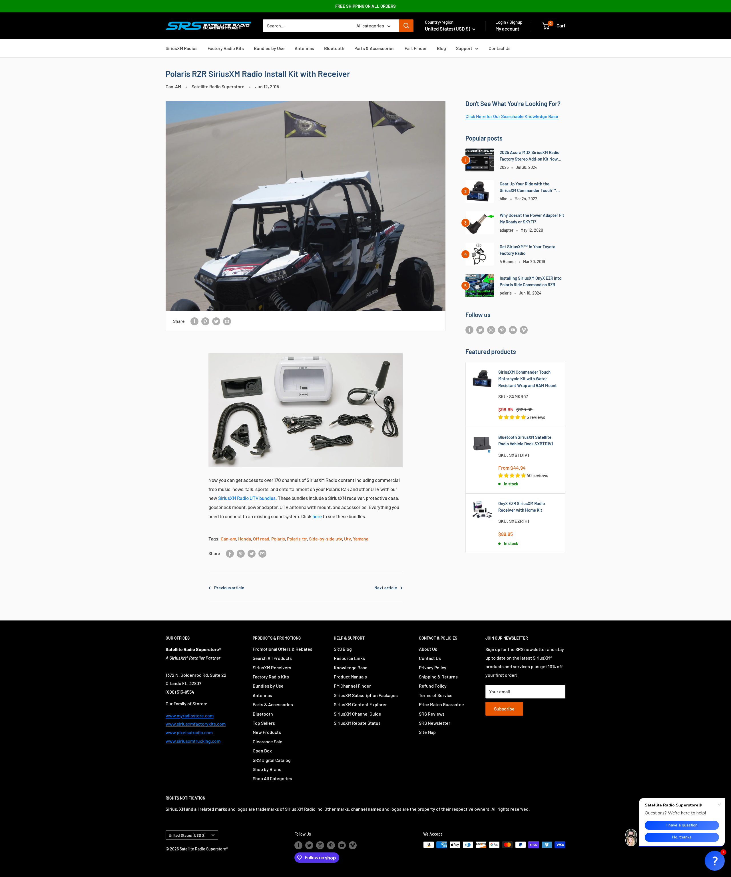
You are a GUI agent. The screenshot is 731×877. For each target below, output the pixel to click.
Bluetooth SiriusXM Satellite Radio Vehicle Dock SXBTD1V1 (525, 440)
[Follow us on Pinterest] (502, 329)
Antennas (304, 48)
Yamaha (360, 538)
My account (507, 28)
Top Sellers (264, 723)
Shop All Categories (272, 778)
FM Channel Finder (352, 685)
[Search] (406, 25)
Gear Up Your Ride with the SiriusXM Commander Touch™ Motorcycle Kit (528, 187)
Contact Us (500, 48)
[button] (715, 861)
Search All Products (272, 658)
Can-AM (173, 86)
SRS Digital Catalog (272, 760)
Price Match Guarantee (441, 704)
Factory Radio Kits (226, 48)
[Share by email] (227, 321)
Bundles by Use (269, 48)
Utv (347, 538)
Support (464, 48)
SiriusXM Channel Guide (357, 713)
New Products (267, 732)
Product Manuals (350, 676)
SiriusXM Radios (182, 48)
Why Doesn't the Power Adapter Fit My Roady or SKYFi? (532, 218)
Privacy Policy (432, 667)
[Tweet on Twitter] (216, 321)
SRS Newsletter (434, 723)
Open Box (262, 750)
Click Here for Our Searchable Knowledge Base (511, 116)
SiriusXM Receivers (272, 667)
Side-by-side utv (325, 538)
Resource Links (349, 658)
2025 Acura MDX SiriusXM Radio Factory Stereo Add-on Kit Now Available (529, 156)
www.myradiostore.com (190, 715)
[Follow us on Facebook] (469, 329)
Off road (261, 538)
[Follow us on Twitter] (480, 329)
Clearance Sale (267, 741)
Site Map (427, 732)
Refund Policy (433, 685)
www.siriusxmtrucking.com (193, 741)
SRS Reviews (432, 713)
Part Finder (416, 48)
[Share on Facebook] (194, 321)
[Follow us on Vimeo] (524, 329)
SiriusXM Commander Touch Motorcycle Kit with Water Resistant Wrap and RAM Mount (527, 378)
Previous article (229, 587)
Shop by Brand (267, 769)
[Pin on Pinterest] (205, 321)
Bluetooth (334, 48)
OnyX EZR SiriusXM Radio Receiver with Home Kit (521, 506)
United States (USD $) (187, 835)
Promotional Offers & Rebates (282, 649)
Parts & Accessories (374, 48)
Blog (441, 48)
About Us (428, 649)
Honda (244, 538)
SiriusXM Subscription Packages (366, 695)
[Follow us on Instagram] (491, 329)
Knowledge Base (350, 667)
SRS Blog (343, 649)
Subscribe (504, 708)
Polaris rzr (297, 538)
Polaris (278, 538)
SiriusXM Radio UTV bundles (247, 498)
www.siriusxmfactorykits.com (196, 723)
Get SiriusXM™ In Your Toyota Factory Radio (527, 250)
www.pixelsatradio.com (189, 732)
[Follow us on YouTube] (513, 329)
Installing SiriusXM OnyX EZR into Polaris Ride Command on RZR (530, 281)
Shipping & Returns (438, 676)
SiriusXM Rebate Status (357, 723)
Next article (385, 587)
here (317, 516)
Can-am (228, 538)
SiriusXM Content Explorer (360, 704)
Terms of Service (436, 695)
